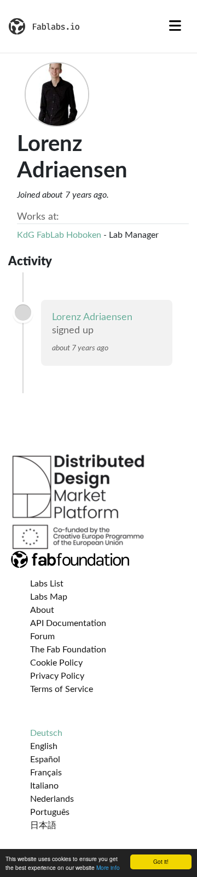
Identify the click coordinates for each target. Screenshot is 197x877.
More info (108, 867)
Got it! (161, 861)
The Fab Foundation (68, 649)
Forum (42, 636)
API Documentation (68, 623)
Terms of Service (61, 689)
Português (49, 812)
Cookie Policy (56, 662)
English (43, 746)
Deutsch (46, 733)
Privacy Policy (57, 676)
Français (46, 772)
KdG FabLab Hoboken (59, 235)
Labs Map (48, 597)
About (42, 610)
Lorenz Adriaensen (92, 317)
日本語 (43, 825)
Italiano (44, 785)
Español (45, 759)
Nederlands (52, 799)
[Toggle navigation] (175, 26)
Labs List (46, 583)
